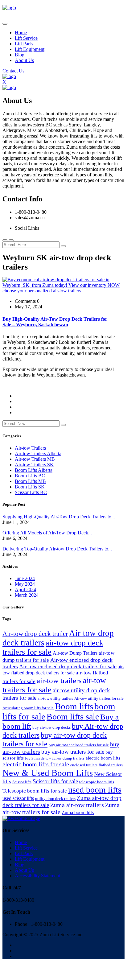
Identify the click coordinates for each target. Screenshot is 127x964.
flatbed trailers (111, 765)
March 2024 (27, 595)
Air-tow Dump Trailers (75, 653)
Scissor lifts (21, 782)
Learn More (14, 385)
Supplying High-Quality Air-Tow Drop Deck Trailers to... (58, 516)
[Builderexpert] (9, 7)
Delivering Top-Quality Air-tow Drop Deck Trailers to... (57, 548)
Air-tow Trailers (30, 448)
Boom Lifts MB (30, 481)
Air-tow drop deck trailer (35, 633)
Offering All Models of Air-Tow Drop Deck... (47, 532)
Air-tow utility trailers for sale (99, 698)
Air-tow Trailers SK (34, 464)
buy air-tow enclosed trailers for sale (79, 745)
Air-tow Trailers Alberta (38, 453)
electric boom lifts (103, 758)
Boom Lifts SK (30, 486)
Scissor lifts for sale (55, 781)
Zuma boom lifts (78, 812)
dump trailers (73, 758)
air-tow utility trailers (55, 698)
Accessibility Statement (37, 875)
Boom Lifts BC (30, 475)
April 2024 (25, 589)
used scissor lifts (18, 798)
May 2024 (25, 584)
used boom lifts (94, 789)
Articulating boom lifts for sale (28, 708)
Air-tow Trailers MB (35, 459)
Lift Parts (24, 43)
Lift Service (26, 38)
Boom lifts (74, 706)
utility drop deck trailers (55, 798)
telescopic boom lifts (96, 782)
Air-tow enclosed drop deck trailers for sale (68, 666)
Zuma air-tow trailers (77, 804)
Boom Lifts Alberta (33, 470)
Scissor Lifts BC (31, 492)
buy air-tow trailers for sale (72, 751)
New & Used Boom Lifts (47, 773)
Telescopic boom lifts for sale (34, 791)
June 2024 (25, 578)
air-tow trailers (59, 680)
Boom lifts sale (73, 716)
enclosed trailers (83, 765)
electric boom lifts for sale (35, 764)
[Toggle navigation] (4, 24)
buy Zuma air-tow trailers (43, 758)
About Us (24, 60)
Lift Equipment (29, 49)
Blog (19, 54)
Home (21, 32)
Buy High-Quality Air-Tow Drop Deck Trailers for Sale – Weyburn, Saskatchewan (54, 321)
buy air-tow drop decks (51, 727)
